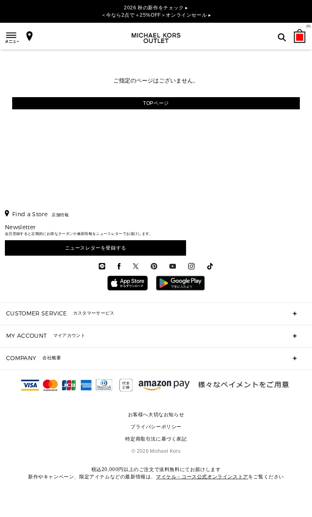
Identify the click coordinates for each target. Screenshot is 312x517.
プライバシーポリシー (156, 427)
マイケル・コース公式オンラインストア (202, 477)
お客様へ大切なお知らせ (156, 414)
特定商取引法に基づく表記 (155, 439)
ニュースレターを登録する (95, 248)
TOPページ (156, 103)
